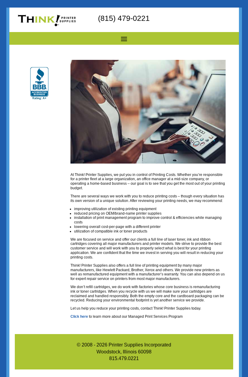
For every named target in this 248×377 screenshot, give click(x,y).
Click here (79, 316)
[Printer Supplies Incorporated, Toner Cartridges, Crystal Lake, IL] (39, 83)
